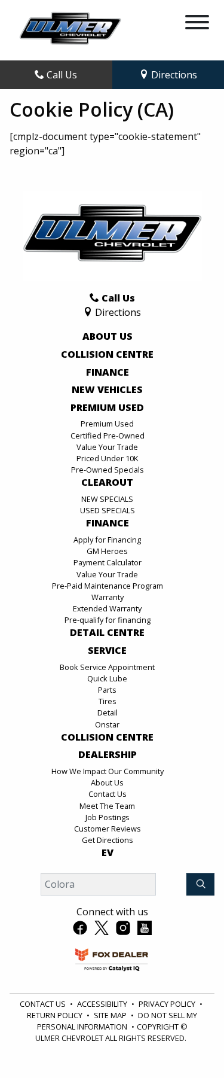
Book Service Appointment (107, 667)
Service (107, 650)
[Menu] (197, 24)
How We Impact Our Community (107, 771)
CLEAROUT (107, 482)
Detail (107, 712)
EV (107, 853)
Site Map (110, 1015)
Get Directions (107, 840)
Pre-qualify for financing (108, 619)
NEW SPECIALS (107, 499)
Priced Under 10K (107, 458)
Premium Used (107, 408)
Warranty (107, 597)
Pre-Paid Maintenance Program (107, 585)
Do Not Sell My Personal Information (117, 1021)
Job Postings (107, 817)
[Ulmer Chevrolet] (70, 29)
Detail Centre (107, 633)
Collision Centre (107, 354)
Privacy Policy (167, 1003)
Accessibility (102, 1003)
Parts (107, 689)
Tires (107, 701)
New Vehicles (107, 390)
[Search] (200, 884)
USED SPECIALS (107, 510)
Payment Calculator (107, 562)
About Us (107, 336)
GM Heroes (107, 551)
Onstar (107, 724)
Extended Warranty (107, 608)
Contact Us (107, 793)
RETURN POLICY (54, 1015)
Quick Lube (107, 678)
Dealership (107, 755)
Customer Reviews (107, 828)
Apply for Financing (107, 539)
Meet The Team (107, 805)
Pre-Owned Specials (107, 469)
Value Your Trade (107, 446)
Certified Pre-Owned (107, 435)
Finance (107, 372)
